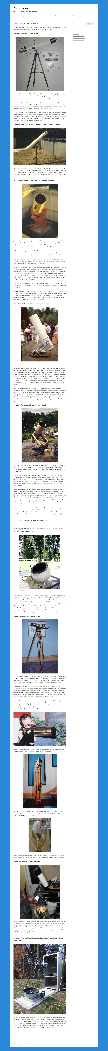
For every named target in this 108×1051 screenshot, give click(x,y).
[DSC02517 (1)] (40, 781)
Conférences (55, 16)
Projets (23, 16)
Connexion (76, 34)
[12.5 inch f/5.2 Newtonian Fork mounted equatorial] (39, 361)
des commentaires (79, 38)
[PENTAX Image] (39, 588)
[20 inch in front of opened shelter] (40, 979)
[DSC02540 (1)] (40, 892)
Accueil (16, 16)
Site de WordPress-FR (78, 40)
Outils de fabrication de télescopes (39, 16)
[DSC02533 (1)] (40, 435)
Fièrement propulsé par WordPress (22, 1044)
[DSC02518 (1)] (40, 646)
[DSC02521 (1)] (40, 211)
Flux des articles (78, 36)
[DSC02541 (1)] (40, 64)
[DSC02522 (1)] (40, 146)
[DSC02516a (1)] (40, 729)
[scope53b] (40, 835)
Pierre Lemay (21, 8)
